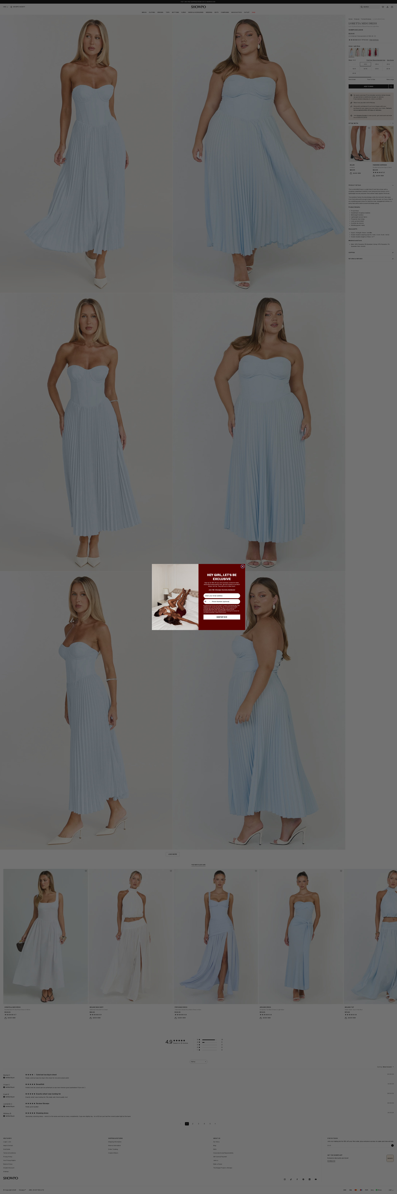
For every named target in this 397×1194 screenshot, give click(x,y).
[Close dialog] (242, 566)
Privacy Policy (218, 612)
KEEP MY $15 (222, 617)
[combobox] (207, 601)
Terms (224, 612)
